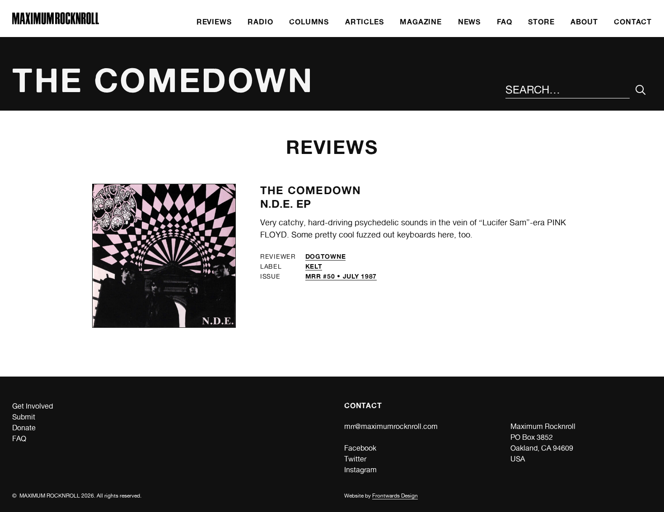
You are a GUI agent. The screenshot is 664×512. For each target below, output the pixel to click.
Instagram (360, 469)
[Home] (55, 22)
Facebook (360, 448)
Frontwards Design (395, 496)
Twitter (355, 459)
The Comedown (310, 190)
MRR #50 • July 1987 (341, 276)
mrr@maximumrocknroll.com (391, 426)
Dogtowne (325, 256)
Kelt (314, 266)
